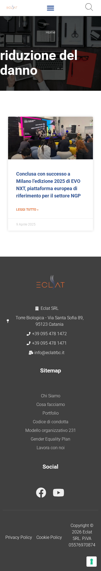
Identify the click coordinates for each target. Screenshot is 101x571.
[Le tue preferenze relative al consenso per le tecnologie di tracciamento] (91, 561)
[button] (51, 8)
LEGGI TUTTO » (27, 209)
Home (50, 32)
